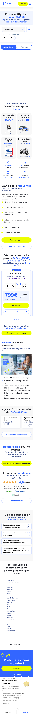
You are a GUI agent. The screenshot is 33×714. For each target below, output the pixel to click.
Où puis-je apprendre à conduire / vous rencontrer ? (14, 542)
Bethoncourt (11, 589)
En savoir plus (7, 425)
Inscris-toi (16, 305)
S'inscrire (23, 3)
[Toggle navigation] (30, 3)
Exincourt (10, 596)
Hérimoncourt (11, 600)
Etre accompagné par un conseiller (16, 463)
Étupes (9, 593)
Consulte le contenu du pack (16, 312)
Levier (9, 604)
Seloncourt (10, 620)
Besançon (10, 587)
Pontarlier (10, 617)
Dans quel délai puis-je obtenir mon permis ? (14, 534)
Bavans (9, 585)
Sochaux (9, 622)
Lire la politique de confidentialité (10, 706)
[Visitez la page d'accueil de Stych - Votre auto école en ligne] (6, 4)
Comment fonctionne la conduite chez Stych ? (12, 526)
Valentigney (11, 630)
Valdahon (10, 628)
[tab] (16, 644)
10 (12, 285)
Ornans (9, 615)
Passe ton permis (16, 240)
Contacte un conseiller (16, 247)
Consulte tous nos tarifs (16, 333)
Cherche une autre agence (16, 434)
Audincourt (10, 580)
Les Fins (9, 602)
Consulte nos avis (16, 500)
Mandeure (10, 609)
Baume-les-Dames (13, 583)
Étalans (9, 591)
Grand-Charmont (12, 598)
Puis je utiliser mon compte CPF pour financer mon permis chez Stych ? (14, 550)
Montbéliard (11, 611)
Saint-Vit (9, 624)
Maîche (9, 606)
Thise (8, 626)
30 (25, 285)
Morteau (9, 613)
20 (18, 285)
